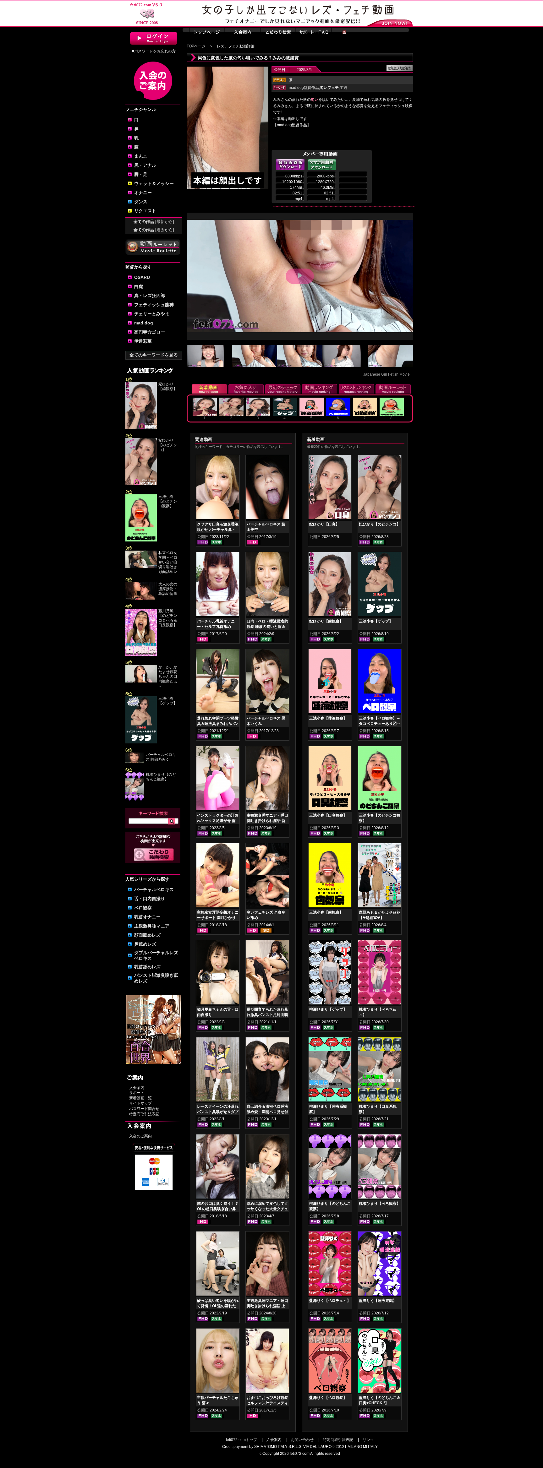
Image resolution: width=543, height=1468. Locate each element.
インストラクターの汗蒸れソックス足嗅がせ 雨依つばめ (218, 820)
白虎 (138, 286)
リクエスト (145, 210)
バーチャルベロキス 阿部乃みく (161, 757)
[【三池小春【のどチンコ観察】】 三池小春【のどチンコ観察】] (379, 779)
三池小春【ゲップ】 (167, 700)
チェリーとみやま (151, 313)
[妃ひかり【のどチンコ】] (141, 484)
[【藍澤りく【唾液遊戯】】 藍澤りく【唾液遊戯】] (379, 1264)
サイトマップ (140, 1103)
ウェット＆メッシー (154, 183)
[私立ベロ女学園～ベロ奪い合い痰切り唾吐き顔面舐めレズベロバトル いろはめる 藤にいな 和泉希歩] (141, 567)
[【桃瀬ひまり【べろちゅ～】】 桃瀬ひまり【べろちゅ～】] (379, 973)
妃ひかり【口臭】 (324, 524)
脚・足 (140, 174)
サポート (136, 1092)
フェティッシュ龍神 (154, 304)
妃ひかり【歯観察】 (167, 386)
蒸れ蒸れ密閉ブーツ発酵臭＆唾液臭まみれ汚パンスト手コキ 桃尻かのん (218, 723)
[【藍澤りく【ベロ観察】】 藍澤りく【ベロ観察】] (330, 1362)
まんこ (140, 156)
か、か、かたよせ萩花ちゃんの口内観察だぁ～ (167, 676)
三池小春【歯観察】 (326, 912)
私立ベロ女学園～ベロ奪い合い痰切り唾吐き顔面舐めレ (167, 562)
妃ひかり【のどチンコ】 (167, 445)
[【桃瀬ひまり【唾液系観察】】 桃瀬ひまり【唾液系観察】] (330, 1070)
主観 (343, 87)
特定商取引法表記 (144, 1114)
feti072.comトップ (241, 1440)
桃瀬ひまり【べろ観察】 (379, 1203)
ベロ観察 (143, 907)
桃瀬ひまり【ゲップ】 (328, 1009)
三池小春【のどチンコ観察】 (167, 501)
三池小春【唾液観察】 (328, 718)
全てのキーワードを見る (153, 354)
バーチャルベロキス (154, 889)
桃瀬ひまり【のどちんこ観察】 (161, 776)
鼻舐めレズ (145, 944)
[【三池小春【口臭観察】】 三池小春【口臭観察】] (330, 779)
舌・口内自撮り (149, 898)
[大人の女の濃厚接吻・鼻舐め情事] (141, 598)
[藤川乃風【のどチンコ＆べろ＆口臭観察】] (141, 654)
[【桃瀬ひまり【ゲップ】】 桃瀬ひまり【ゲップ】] (330, 973)
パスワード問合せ (144, 1108)
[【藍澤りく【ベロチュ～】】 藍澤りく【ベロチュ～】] (330, 1264)
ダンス (140, 201)
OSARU (142, 277)
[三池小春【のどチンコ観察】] (141, 540)
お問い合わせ (302, 1440)
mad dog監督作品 (304, 87)
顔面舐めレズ (147, 935)
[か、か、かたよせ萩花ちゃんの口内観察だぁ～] (141, 681)
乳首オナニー (147, 916)
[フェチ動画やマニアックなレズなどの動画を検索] (154, 859)
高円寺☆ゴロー (149, 331)
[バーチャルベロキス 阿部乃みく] (134, 762)
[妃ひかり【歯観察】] (141, 428)
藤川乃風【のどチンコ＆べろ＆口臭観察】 (167, 618)
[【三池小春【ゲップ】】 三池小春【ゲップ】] (379, 585)
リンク (368, 1440)
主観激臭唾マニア (151, 925)
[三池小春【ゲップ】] (141, 742)
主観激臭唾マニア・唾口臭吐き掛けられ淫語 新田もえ (267, 820)
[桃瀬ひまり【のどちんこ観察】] (134, 799)
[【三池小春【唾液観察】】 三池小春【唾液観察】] (330, 682)
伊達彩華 (143, 341)
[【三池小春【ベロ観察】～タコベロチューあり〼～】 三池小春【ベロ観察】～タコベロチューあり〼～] (379, 682)
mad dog (143, 322)
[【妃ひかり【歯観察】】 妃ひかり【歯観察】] (330, 585)
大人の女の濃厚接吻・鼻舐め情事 (167, 589)
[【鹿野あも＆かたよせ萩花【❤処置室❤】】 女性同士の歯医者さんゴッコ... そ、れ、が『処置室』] (379, 876)
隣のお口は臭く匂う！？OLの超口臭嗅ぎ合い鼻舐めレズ (218, 1208)
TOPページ (196, 46)
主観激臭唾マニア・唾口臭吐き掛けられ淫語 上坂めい (267, 1305)
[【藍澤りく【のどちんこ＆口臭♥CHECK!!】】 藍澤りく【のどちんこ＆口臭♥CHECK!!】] (379, 1362)
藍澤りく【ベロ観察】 (328, 1397)
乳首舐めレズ (147, 966)
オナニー (143, 192)
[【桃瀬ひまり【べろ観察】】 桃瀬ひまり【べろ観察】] (379, 1167)
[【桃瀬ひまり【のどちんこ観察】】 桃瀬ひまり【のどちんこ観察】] (330, 1167)
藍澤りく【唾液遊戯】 (378, 1300)
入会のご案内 (140, 1136)
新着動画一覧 (140, 1098)
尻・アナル (145, 165)
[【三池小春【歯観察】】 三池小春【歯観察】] (330, 876)
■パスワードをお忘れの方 (154, 51)
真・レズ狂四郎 (149, 295)
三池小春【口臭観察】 (328, 815)
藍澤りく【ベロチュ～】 (330, 1300)
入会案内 (136, 1087)
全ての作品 (154, 221)
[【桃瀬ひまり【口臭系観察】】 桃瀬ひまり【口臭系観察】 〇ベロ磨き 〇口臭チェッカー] (379, 1070)
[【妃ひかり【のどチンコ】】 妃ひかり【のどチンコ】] (379, 488)
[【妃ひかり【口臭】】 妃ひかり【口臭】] (330, 488)
